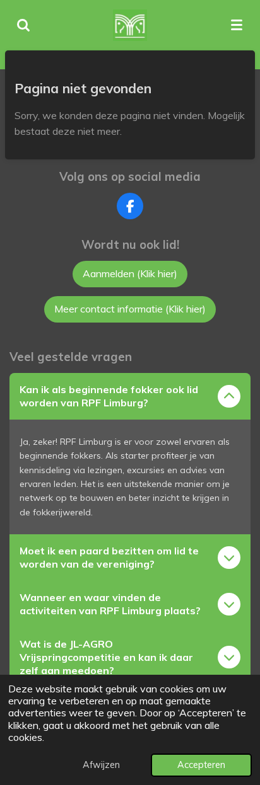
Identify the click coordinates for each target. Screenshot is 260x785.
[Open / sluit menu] (237, 25)
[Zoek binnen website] (23, 25)
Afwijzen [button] (101, 765)
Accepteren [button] (201, 765)
